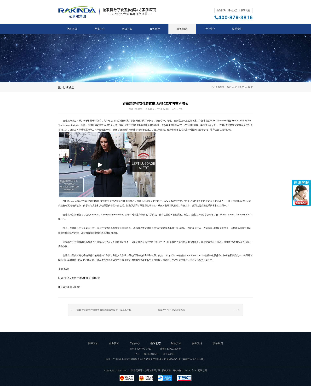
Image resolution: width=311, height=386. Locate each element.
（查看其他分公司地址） (193, 359)
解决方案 (127, 28)
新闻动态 (182, 28)
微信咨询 (221, 10)
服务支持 (155, 28)
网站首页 (72, 28)
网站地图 (202, 370)
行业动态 (239, 87)
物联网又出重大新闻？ (69, 287)
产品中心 (99, 28)
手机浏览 (232, 10)
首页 (229, 87)
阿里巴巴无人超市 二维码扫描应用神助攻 (79, 278)
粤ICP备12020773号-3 (184, 370)
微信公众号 (153, 353)
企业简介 (210, 28)
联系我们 (245, 10)
